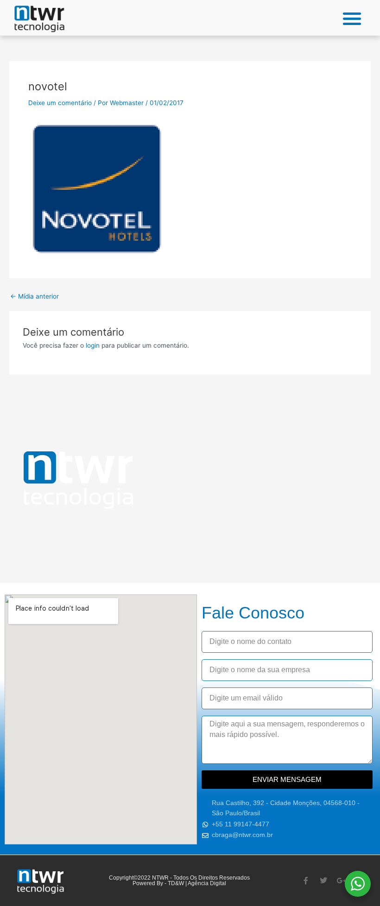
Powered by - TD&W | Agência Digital (179, 883)
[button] (352, 19)
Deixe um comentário (60, 102)
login (93, 345)
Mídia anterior (34, 297)
